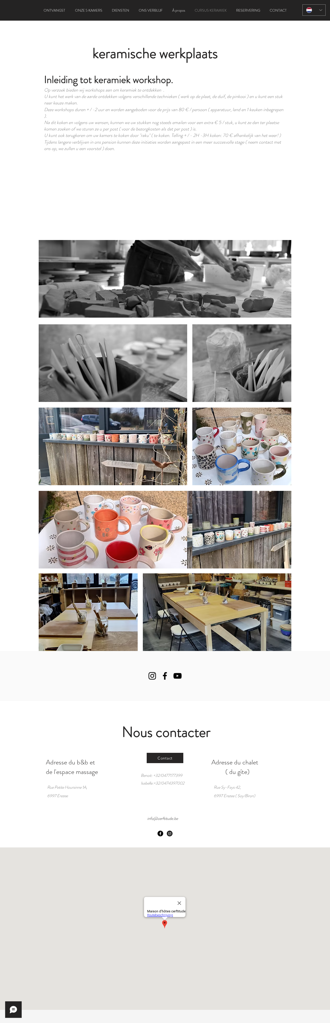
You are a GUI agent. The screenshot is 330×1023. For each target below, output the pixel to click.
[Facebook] (165, 676)
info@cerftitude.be (162, 818)
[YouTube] (177, 676)
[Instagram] (152, 676)
